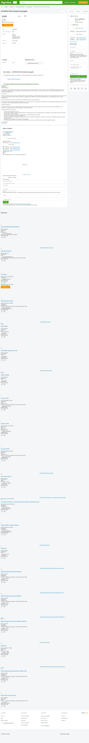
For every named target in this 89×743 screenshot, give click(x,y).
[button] (62, 11)
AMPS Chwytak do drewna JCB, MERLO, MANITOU (13, 621)
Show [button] (11, 142)
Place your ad (5, 287)
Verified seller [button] (7, 132)
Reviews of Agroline (25, 722)
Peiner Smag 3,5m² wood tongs (8, 695)
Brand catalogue (24, 724)
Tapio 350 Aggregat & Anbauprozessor (10, 226)
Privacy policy (24, 718)
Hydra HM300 (4, 326)
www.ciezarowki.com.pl (7, 151)
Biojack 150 (4, 548)
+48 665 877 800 (16, 148)
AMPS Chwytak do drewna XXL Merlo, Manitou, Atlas (14, 671)
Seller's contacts (4, 720)
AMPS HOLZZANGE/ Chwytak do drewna (11, 571)
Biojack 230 (4, 645)
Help (2, 718)
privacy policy (19, 203)
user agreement (27, 203)
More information (73, 41)
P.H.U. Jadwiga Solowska (8, 131)
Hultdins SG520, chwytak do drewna (10, 525)
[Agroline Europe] (6, 2)
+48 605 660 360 (16, 146)
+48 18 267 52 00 (16, 149)
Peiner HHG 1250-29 (6, 476)
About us (3, 716)
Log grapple (4, 274)
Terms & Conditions (25, 716)
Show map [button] (25, 164)
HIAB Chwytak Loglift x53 (7, 300)
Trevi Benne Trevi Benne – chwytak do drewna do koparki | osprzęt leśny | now (20, 501)
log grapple (14, 29)
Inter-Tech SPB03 (5, 448)
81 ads (8, 134)
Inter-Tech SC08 (5, 423)
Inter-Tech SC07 (5, 398)
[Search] (21, 2)
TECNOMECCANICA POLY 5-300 (9, 350)
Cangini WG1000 (5, 375)
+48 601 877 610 (16, 142)
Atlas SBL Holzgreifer (6, 251)
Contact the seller (7, 25)
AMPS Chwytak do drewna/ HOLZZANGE (11, 596)
